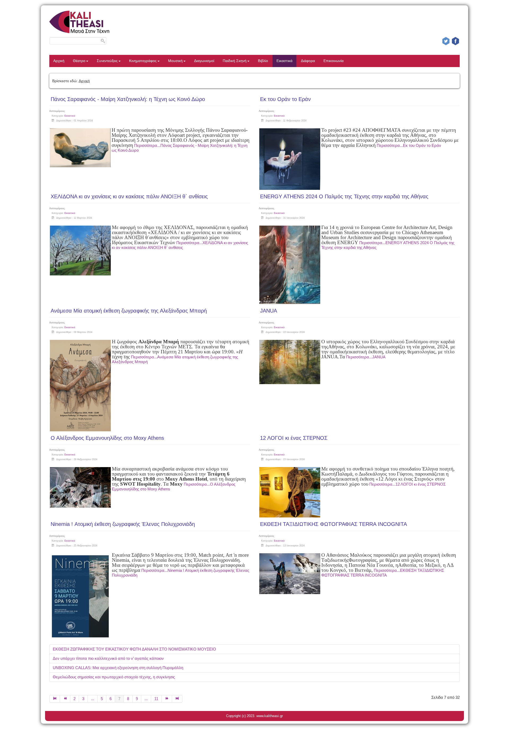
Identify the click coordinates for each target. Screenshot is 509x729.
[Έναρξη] (54, 698)
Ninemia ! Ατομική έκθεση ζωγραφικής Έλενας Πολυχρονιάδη (123, 524)
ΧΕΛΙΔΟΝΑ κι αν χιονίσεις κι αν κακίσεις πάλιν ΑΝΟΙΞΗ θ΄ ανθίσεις (129, 196)
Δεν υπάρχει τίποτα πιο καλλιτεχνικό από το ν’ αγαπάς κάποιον (108, 658)
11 (156, 698)
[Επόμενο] (167, 698)
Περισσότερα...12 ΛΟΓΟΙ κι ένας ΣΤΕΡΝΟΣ (407, 484)
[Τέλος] (177, 698)
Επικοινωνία (333, 61)
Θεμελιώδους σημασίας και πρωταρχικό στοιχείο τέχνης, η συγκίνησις (114, 677)
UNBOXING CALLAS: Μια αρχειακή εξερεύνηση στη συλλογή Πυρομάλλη (118, 667)
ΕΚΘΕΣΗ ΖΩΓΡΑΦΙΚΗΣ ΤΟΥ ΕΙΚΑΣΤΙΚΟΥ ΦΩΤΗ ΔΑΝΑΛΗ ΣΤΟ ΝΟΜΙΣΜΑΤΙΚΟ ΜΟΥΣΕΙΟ (134, 649)
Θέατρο (79, 61)
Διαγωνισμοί (204, 61)
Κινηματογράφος (143, 61)
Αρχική (58, 61)
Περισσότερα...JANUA (365, 357)
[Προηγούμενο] (65, 698)
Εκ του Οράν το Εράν (285, 99)
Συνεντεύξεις (107, 61)
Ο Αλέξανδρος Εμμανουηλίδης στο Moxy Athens (107, 438)
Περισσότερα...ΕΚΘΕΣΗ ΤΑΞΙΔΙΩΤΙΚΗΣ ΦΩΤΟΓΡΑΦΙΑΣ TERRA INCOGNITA (382, 572)
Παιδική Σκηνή (235, 61)
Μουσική (175, 61)
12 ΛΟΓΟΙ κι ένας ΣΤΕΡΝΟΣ (293, 438)
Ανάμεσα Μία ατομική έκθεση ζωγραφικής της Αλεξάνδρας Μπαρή (129, 311)
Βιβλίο (263, 61)
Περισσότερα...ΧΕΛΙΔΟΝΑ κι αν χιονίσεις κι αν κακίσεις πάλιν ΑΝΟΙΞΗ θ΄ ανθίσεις (180, 245)
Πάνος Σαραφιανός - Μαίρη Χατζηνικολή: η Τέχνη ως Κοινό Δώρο (128, 99)
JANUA (268, 311)
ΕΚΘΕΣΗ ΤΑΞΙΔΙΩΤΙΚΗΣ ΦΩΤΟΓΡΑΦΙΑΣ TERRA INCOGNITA (333, 524)
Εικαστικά (284, 61)
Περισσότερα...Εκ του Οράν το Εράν (409, 145)
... (92, 698)
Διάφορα (308, 61)
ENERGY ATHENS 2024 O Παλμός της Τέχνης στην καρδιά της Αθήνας (344, 196)
